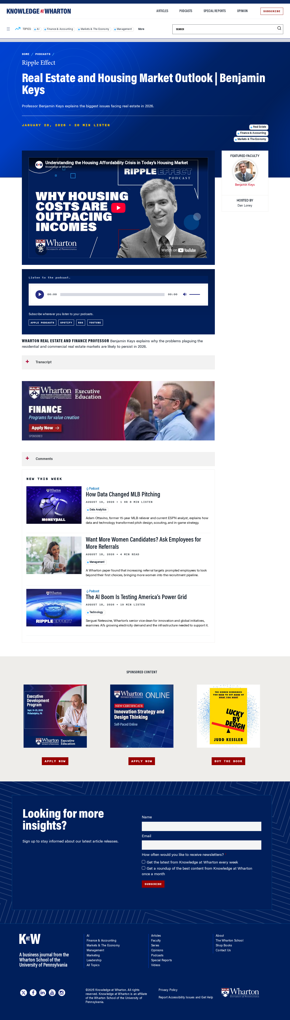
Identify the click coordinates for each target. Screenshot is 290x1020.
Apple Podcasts (42, 322)
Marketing (93, 955)
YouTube (95, 322)
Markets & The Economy (95, 29)
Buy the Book (228, 761)
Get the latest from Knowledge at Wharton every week (192, 863)
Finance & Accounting (60, 29)
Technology (96, 612)
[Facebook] (33, 992)
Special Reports (215, 11)
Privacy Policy (168, 990)
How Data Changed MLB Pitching (123, 495)
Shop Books (224, 945)
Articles (162, 11)
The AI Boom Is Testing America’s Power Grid (136, 597)
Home (26, 54)
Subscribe (271, 11)
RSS (80, 322)
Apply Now (55, 761)
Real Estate (259, 127)
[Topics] (17, 29)
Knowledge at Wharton (110, 990)
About (220, 936)
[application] (118, 295)
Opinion (242, 11)
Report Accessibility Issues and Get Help (186, 997)
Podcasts (185, 11)
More (141, 29)
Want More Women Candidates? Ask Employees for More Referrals (143, 544)
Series (155, 945)
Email (146, 836)
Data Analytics (98, 510)
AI (38, 29)
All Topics (93, 965)
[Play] (39, 294)
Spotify (66, 322)
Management (124, 29)
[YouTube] (52, 992)
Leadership (94, 960)
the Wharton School (102, 998)
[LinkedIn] (42, 992)
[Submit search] (279, 28)
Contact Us (223, 950)
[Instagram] (61, 992)
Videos (155, 965)
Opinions (157, 950)
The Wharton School (229, 940)
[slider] (195, 294)
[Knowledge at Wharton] (39, 11)
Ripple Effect (38, 63)
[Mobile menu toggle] (8, 29)
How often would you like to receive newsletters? (183, 855)
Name (147, 817)
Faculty (156, 940)
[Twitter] (23, 992)
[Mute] (185, 294)
